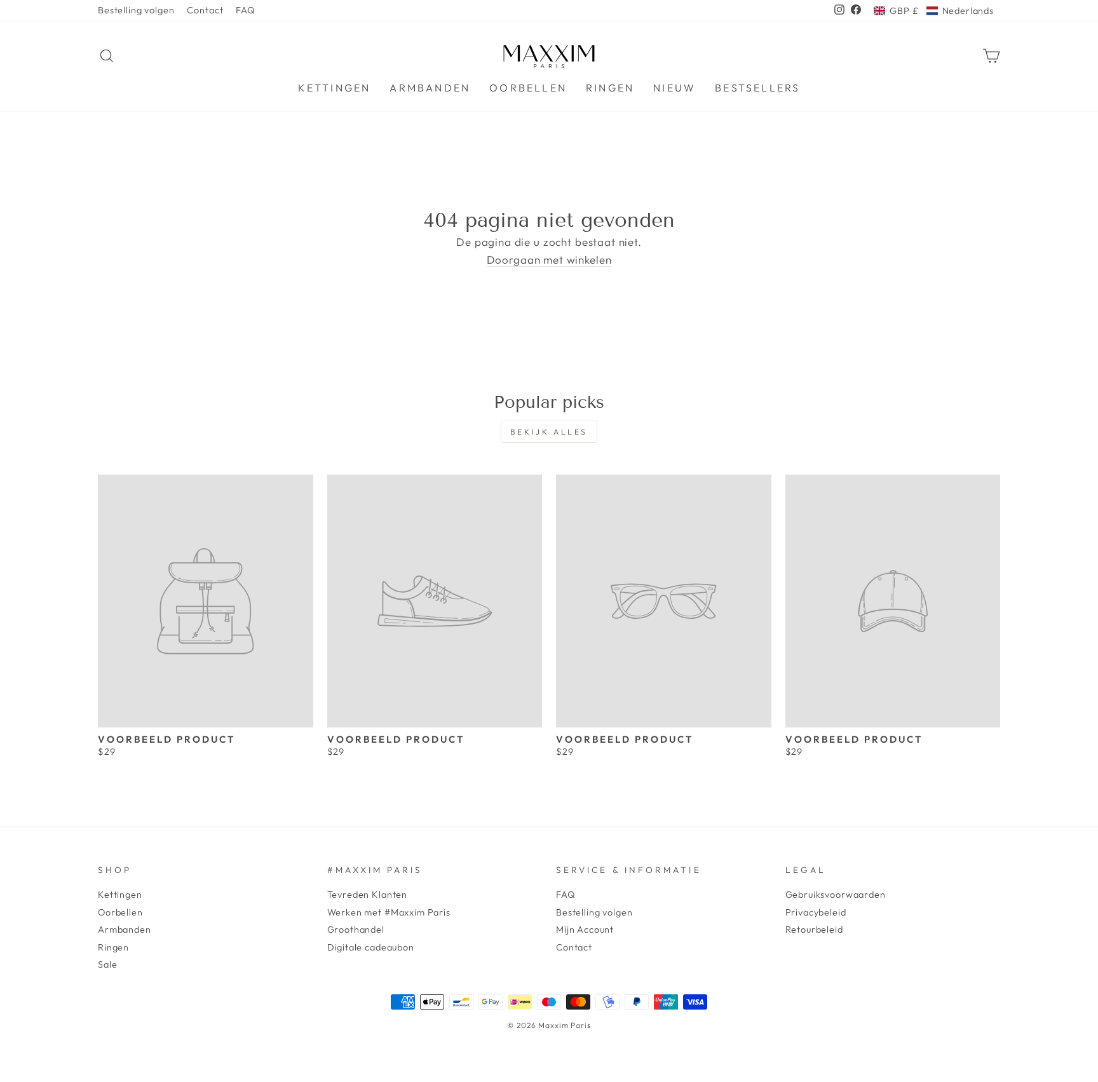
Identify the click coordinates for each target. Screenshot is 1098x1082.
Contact (205, 10)
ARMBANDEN (430, 87)
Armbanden (124, 929)
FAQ (245, 10)
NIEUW (674, 87)
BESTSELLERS (757, 87)
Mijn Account (585, 929)
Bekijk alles (549, 431)
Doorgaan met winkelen (549, 260)
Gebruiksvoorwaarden (835, 894)
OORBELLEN (528, 87)
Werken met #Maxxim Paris (389, 912)
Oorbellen (120, 912)
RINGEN (610, 87)
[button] (933, 11)
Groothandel (355, 929)
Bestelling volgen (136, 10)
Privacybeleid (815, 912)
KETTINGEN (334, 87)
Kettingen (120, 894)
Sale (107, 964)
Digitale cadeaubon (370, 947)
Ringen (113, 947)
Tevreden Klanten (367, 894)
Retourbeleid (814, 929)
